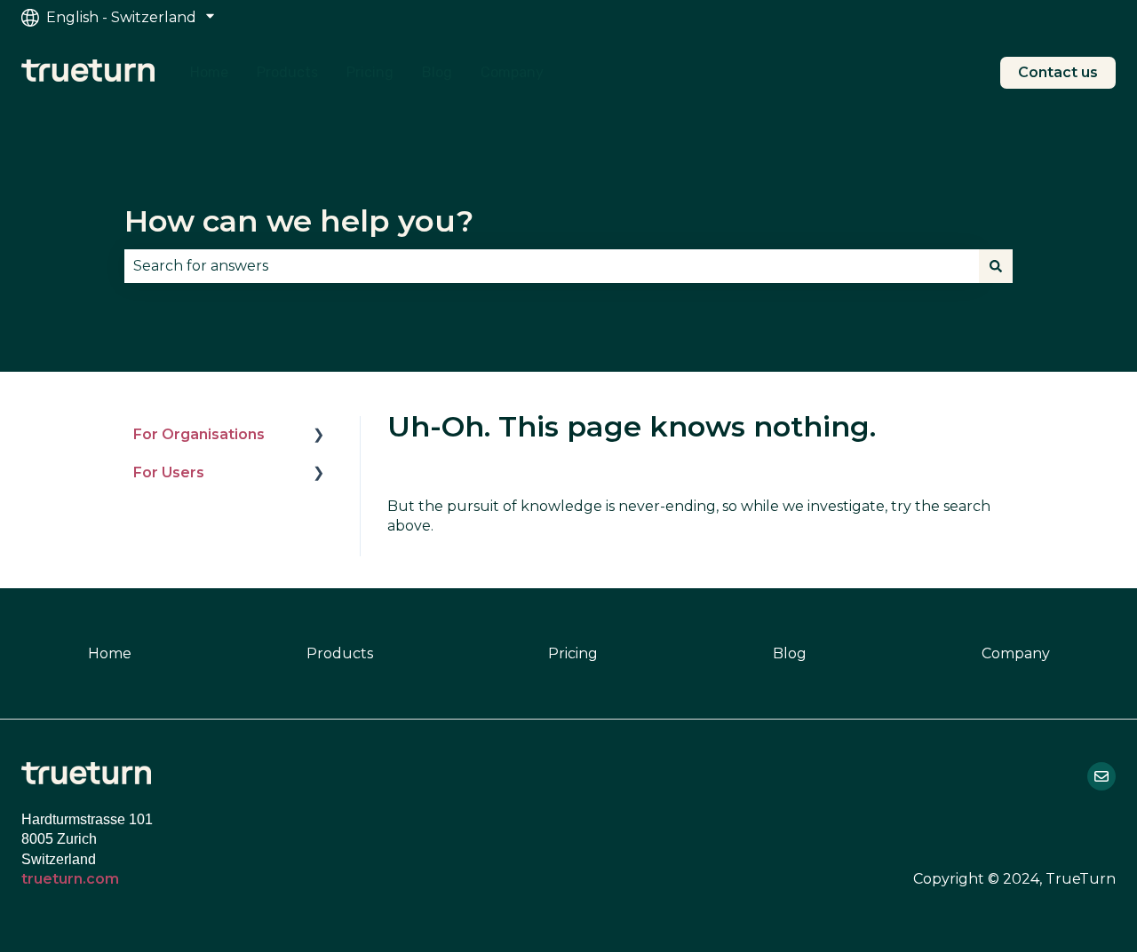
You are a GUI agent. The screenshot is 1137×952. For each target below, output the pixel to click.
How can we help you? (298, 221)
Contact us (1058, 72)
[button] (319, 436)
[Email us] (1101, 776)
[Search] (996, 266)
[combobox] (551, 266)
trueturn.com (70, 878)
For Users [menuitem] (168, 472)
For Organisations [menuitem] (199, 434)
